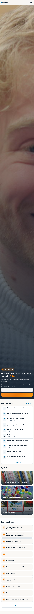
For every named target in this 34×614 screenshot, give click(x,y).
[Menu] (31, 2)
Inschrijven (16, 395)
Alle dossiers (16, 605)
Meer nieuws (28, 403)
